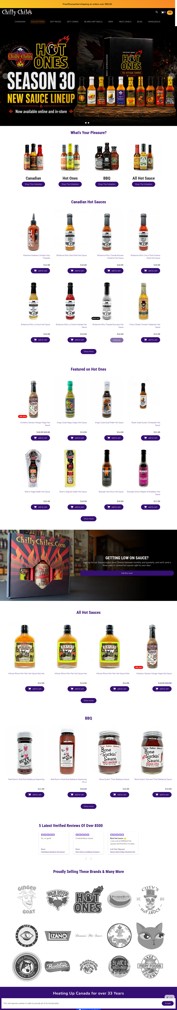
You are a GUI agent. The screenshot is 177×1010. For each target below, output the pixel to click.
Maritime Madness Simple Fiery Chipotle (36, 233)
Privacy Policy (95, 980)
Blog (65, 980)
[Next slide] (172, 64)
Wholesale (79, 980)
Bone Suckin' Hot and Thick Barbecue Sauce (153, 755)
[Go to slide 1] (86, 99)
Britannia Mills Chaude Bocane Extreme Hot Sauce (110, 233)
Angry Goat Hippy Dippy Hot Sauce (72, 399)
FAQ (119, 975)
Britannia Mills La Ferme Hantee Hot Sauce (71, 302)
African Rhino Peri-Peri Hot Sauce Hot (71, 649)
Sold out (116, 316)
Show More (88, 327)
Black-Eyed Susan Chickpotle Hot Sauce (146, 400)
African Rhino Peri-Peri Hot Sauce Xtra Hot (26, 649)
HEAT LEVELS (125, 21)
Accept (168, 1003)
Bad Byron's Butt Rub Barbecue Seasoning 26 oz (69, 756)
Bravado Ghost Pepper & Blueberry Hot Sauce (143, 469)
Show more (88, 495)
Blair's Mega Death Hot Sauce (37, 468)
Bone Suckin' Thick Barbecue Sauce (114, 755)
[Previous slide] (5, 64)
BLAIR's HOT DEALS (93, 21)
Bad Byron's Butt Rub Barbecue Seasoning (26, 755)
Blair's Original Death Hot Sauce (73, 468)
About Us (60, 975)
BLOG (139, 21)
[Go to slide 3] (91, 99)
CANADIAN (20, 21)
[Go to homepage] (17, 15)
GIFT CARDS (72, 21)
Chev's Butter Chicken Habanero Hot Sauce (144, 302)
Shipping (106, 975)
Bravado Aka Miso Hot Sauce (111, 468)
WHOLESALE (154, 21)
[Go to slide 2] (88, 99)
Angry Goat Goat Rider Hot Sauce (109, 399)
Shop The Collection (33, 160)
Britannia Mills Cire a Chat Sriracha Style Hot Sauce (145, 233)
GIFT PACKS (55, 21)
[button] (86, 834)
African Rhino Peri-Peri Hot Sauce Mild (112, 649)
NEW (110, 21)
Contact (74, 975)
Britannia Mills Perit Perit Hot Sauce (71, 231)
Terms (110, 980)
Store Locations (91, 975)
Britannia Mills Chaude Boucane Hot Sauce (108, 302)
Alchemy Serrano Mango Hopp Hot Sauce (35, 400)
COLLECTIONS (37, 21)
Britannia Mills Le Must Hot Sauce (35, 300)
